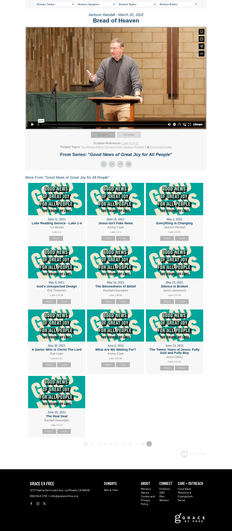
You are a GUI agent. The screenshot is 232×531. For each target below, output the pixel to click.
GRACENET (210, 16)
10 (142, 443)
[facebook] (31, 503)
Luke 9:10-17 (130, 143)
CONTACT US (196, 16)
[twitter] (44, 503)
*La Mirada (88, 147)
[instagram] (37, 503)
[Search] (220, 17)
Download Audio (161, 147)
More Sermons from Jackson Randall (121, 147)
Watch (104, 134)
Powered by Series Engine (193, 453)
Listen (130, 134)
